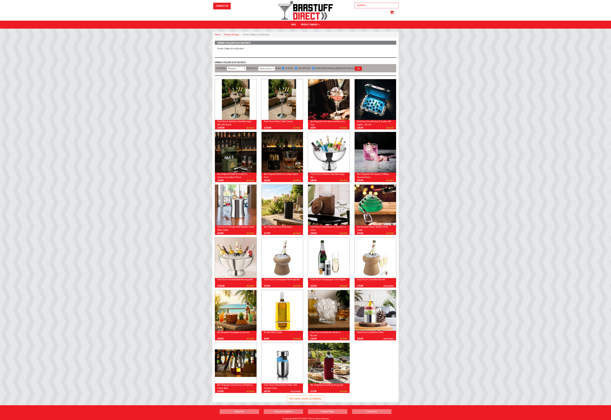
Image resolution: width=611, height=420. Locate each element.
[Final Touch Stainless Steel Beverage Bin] (329, 153)
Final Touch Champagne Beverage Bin (282, 279)
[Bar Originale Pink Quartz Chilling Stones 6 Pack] (375, 153)
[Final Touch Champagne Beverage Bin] (282, 258)
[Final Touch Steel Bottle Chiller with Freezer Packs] (282, 363)
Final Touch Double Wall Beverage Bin (235, 279)
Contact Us (371, 411)
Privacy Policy (327, 411)
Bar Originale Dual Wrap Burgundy (326, 385)
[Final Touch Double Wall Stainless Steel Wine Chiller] (235, 205)
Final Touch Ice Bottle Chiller (370, 332)
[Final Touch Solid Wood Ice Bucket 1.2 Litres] (329, 205)
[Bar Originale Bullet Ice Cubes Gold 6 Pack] (282, 153)
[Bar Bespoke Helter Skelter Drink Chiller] (375, 205)
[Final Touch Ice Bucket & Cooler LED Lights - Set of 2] (375, 100)
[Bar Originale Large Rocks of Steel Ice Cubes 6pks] (235, 363)
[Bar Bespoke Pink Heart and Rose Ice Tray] (329, 100)
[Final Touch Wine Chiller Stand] (282, 100)
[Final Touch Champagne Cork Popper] (329, 258)
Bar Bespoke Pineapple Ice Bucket (233, 332)
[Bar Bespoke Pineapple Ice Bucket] (235, 311)
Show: (278, 68)
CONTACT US (222, 6)
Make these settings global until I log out (335, 68)
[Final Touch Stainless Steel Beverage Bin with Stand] (235, 100)
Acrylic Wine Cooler (273, 332)
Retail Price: (252, 68)
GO (358, 68)
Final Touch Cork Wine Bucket (371, 279)
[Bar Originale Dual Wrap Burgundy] (329, 363)
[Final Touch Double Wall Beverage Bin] (235, 258)
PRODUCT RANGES (309, 24)
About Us (239, 411)
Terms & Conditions (283, 411)
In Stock (289, 68)
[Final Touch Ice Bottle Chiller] (375, 311)
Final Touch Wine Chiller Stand (278, 121)
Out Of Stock (304, 68)
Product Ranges (231, 34)
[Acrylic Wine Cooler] (282, 311)
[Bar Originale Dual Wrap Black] (282, 205)
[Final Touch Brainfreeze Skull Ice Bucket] (329, 311)
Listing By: (221, 68)
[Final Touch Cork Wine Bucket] (375, 258)
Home (218, 34)
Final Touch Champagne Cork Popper (328, 279)
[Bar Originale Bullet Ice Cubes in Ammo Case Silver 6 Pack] (235, 153)
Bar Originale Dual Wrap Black (278, 227)
